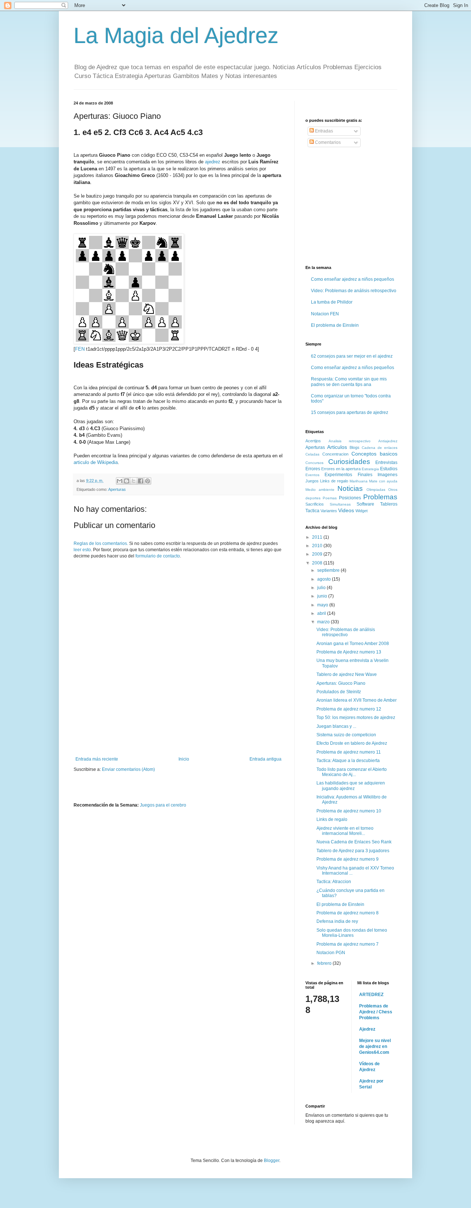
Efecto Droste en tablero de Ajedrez (351, 743)
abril (322, 613)
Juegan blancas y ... (336, 726)
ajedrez (212, 161)
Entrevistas (386, 462)
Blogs (355, 447)
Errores (312, 468)
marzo (324, 621)
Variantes (329, 511)
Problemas (380, 497)
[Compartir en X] (133, 481)
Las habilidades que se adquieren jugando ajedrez (350, 785)
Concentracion (335, 454)
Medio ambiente (319, 490)
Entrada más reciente (96, 759)
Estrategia (370, 469)
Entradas (323, 131)
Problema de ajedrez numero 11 (348, 752)
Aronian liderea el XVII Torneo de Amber (356, 700)
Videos (346, 510)
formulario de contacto (157, 556)
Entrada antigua (265, 759)
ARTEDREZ (371, 994)
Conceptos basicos (374, 454)
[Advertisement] (178, 736)
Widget (361, 511)
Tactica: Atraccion (333, 881)
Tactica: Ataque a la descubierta (348, 760)
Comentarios (327, 142)
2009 (317, 554)
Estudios (388, 468)
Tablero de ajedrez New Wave (346, 674)
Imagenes (387, 474)
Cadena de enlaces (379, 448)
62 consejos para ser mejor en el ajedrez (352, 356)
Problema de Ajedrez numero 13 (348, 652)
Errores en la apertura (341, 469)
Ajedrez (367, 1029)
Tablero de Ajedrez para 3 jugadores (352, 850)
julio (322, 587)
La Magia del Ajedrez (176, 35)
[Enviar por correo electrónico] (119, 481)
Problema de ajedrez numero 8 (347, 912)
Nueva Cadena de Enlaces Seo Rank (354, 841)
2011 (317, 537)
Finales (365, 474)
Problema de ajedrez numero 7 (347, 944)
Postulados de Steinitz (338, 691)
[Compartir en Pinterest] (147, 481)
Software (365, 504)
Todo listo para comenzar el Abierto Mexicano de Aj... (351, 772)
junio (322, 596)
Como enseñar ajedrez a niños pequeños (352, 279)
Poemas (330, 498)
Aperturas (117, 489)
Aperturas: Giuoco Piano (340, 683)
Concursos (314, 463)
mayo (323, 604)
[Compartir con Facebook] (140, 481)
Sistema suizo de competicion (346, 734)
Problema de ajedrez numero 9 (347, 859)
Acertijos (313, 441)
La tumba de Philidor (332, 302)
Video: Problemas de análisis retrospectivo (353, 290)
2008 (317, 563)
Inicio (183, 759)
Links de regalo (334, 481)
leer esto (82, 549)
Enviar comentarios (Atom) (128, 769)
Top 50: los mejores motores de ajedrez (355, 717)
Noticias (350, 488)
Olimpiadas (375, 490)
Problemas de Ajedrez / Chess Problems (375, 1011)
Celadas (312, 454)
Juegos (312, 481)
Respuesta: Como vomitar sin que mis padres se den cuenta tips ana (349, 381)
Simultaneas (340, 504)
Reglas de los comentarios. (101, 543)
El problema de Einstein (335, 325)
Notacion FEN (325, 313)
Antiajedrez (387, 441)
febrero (325, 963)
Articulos (337, 447)
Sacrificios (314, 504)
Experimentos (338, 474)
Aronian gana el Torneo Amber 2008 (352, 643)
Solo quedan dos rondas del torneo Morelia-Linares (351, 933)
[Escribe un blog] (126, 481)
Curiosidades (349, 461)
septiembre (329, 570)
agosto (324, 579)
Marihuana (359, 481)
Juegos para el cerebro (163, 805)
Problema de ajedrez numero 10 (348, 811)
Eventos (312, 475)
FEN (80, 349)
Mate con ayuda (383, 481)
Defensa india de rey (337, 921)
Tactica (312, 510)
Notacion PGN (330, 952)
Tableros (388, 504)
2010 (317, 545)
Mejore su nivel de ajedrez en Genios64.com (375, 1046)
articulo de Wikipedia (96, 462)
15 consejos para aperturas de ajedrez (349, 412)
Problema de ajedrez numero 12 (348, 709)
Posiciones (350, 497)
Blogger (271, 1160)
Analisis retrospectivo (350, 441)
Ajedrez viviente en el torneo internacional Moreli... (344, 831)
